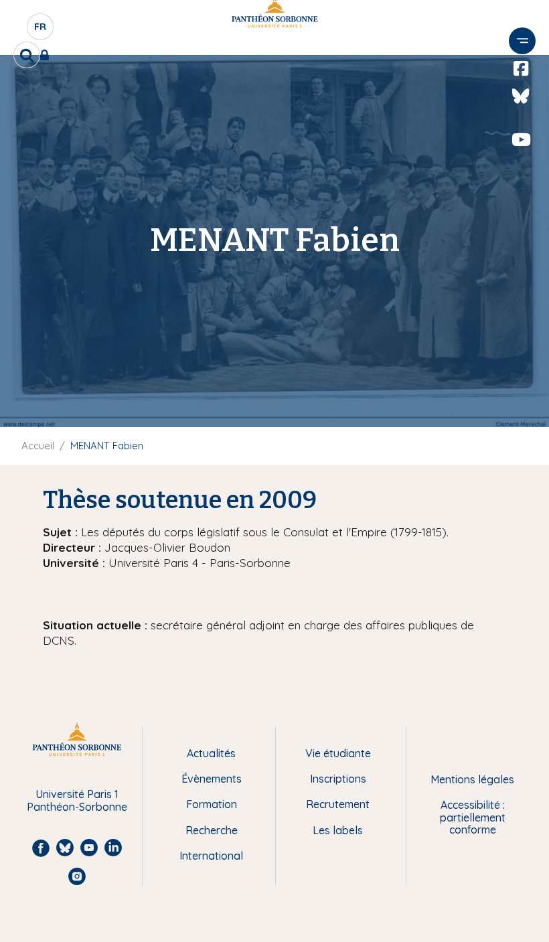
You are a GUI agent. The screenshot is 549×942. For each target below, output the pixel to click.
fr (41, 30)
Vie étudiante (338, 753)
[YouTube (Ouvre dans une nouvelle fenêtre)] (521, 140)
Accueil (37, 445)
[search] (26, 55)
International (211, 856)
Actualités (211, 753)
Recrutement (338, 804)
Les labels (338, 830)
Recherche (211, 830)
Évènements (211, 779)
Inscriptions (338, 779)
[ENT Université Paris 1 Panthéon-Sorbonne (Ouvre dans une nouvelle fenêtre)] (47, 55)
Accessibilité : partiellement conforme (472, 817)
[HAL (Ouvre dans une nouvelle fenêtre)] (520, 167)
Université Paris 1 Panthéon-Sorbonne (77, 800)
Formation (211, 804)
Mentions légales (472, 779)
